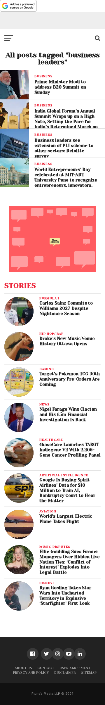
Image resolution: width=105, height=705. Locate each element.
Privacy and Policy (31, 673)
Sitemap (89, 673)
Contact (45, 668)
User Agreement (75, 668)
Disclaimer (65, 673)
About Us (23, 668)
